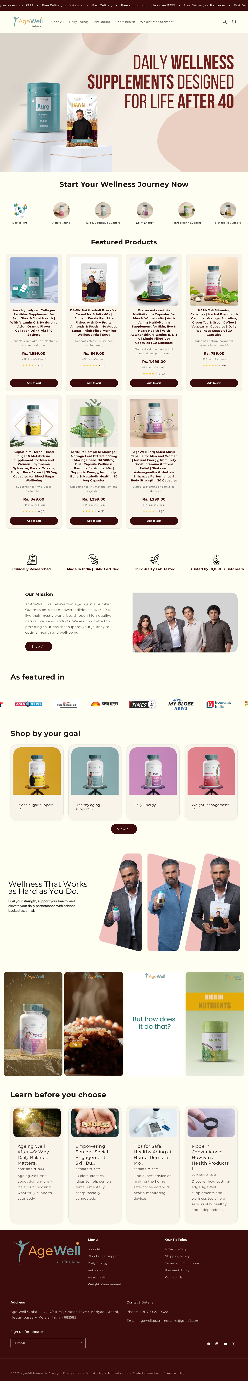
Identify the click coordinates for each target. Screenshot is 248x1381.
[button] (224, 21)
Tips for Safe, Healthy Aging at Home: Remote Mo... (153, 1155)
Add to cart (34, 383)
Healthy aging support (88, 807)
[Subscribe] (81, 1343)
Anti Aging (96, 1270)
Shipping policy (174, 1373)
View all (124, 829)
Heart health (98, 1277)
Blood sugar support (35, 805)
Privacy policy (72, 1373)
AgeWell (26, 1373)
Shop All (38, 646)
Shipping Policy (177, 1256)
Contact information (146, 1373)
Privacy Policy (176, 1249)
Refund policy (95, 1373)
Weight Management (210, 805)
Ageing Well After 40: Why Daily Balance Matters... (33, 1155)
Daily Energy (145, 805)
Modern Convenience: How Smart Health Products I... (210, 1157)
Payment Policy (177, 1270)
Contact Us (174, 1277)
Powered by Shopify (46, 1373)
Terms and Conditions (182, 1263)
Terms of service (118, 1373)
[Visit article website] (25, 704)
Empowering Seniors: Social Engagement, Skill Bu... (92, 1155)
